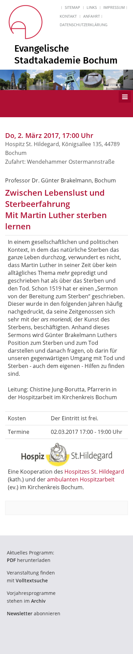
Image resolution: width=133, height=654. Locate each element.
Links (92, 7)
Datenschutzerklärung (83, 24)
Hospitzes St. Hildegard (94, 471)
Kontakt (68, 16)
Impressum (114, 7)
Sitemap (72, 7)
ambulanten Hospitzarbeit (81, 479)
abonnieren (33, 613)
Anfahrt (91, 16)
